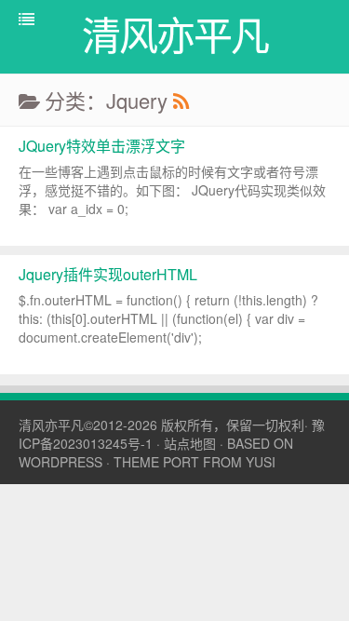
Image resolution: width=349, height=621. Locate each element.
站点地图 (190, 443)
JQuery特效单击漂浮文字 (102, 145)
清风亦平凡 (51, 424)
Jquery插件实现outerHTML (108, 274)
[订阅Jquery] (180, 100)
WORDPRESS (60, 461)
